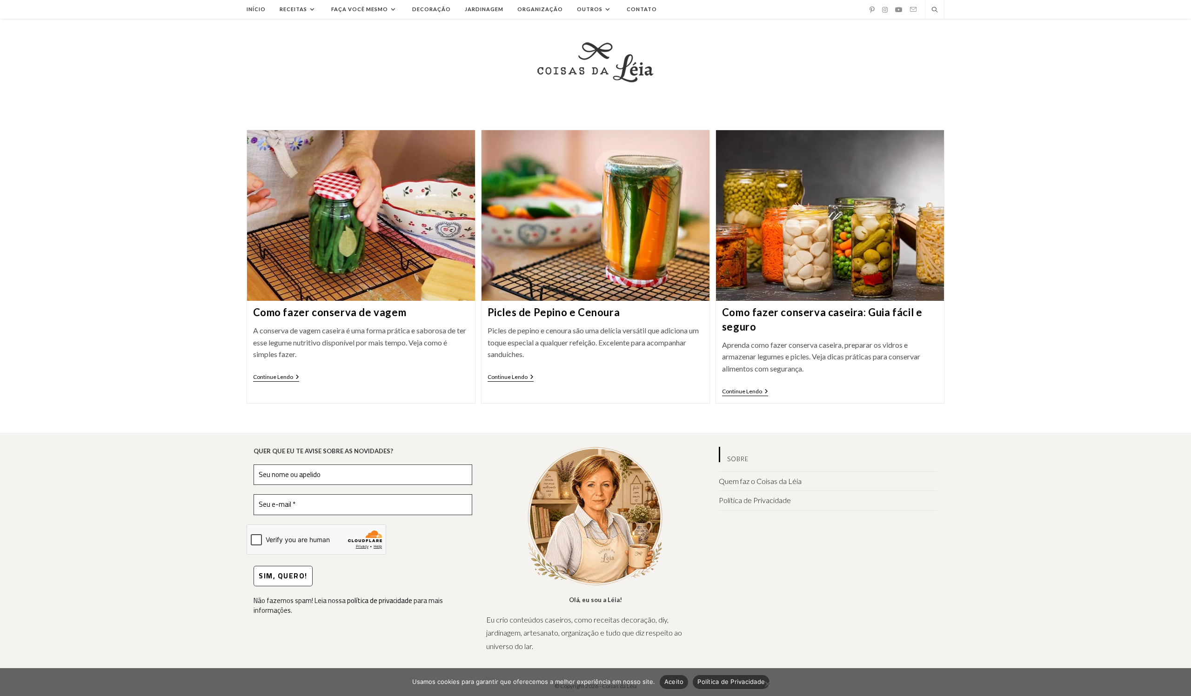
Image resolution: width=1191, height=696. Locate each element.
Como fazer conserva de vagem (330, 312)
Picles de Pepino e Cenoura (554, 312)
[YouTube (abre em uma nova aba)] (898, 10)
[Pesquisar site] (934, 10)
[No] (767, 684)
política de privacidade (379, 600)
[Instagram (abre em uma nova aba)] (884, 10)
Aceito (674, 681)
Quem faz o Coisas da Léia (760, 481)
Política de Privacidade (755, 500)
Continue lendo (276, 378)
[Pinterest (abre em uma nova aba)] (872, 10)
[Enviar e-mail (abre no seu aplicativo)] (913, 9)
